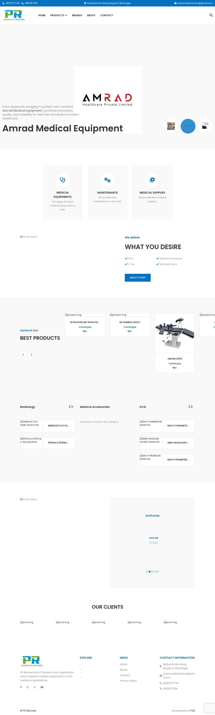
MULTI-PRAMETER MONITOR (178, 459)
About (123, 670)
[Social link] (21, 687)
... (80, 664)
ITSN (192, 710)
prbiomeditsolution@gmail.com (195, 3)
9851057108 (31, 3)
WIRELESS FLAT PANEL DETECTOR (59, 425)
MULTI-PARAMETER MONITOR (178, 425)
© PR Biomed (28, 710)
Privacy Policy (128, 681)
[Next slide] (31, 355)
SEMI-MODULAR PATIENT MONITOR (178, 442)
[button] (147, 572)
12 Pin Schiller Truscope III (85, 322)
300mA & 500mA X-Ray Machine (59, 442)
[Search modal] (211, 15)
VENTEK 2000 (174, 358)
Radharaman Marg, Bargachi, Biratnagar (175, 666)
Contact (125, 675)
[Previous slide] (23, 355)
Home (123, 664)
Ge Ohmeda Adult (130, 322)
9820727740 (13, 3)
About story (138, 277)
